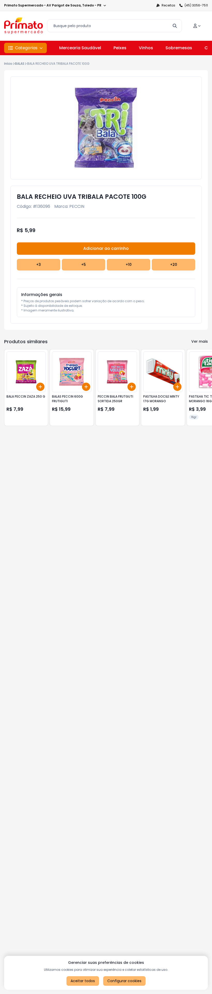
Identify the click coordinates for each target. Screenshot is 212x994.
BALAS (19, 63)
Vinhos (146, 48)
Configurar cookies (124, 980)
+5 (83, 264)
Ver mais (199, 341)
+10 (129, 264)
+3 (38, 264)
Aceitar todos (83, 980)
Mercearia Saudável (80, 48)
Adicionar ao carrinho (106, 248)
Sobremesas (178, 48)
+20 (173, 264)
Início (8, 63)
